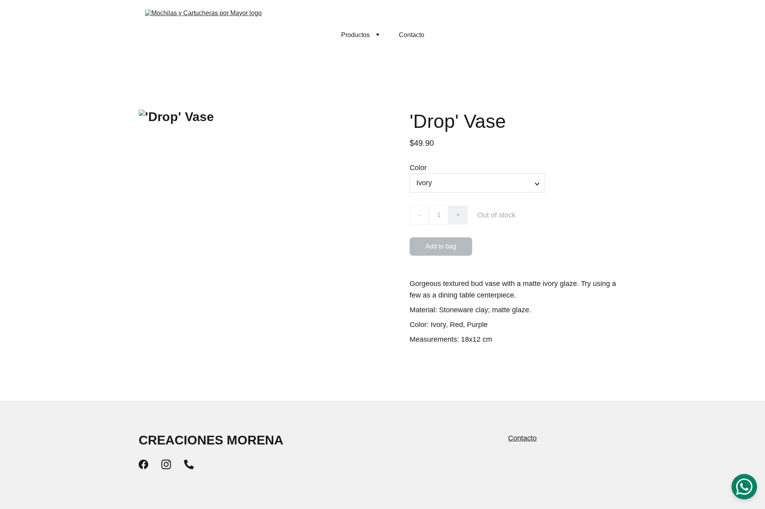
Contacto (411, 34)
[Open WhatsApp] (744, 486)
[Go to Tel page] (189, 464)
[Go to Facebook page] (143, 464)
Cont (515, 438)
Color (418, 168)
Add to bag (441, 246)
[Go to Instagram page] (166, 464)
